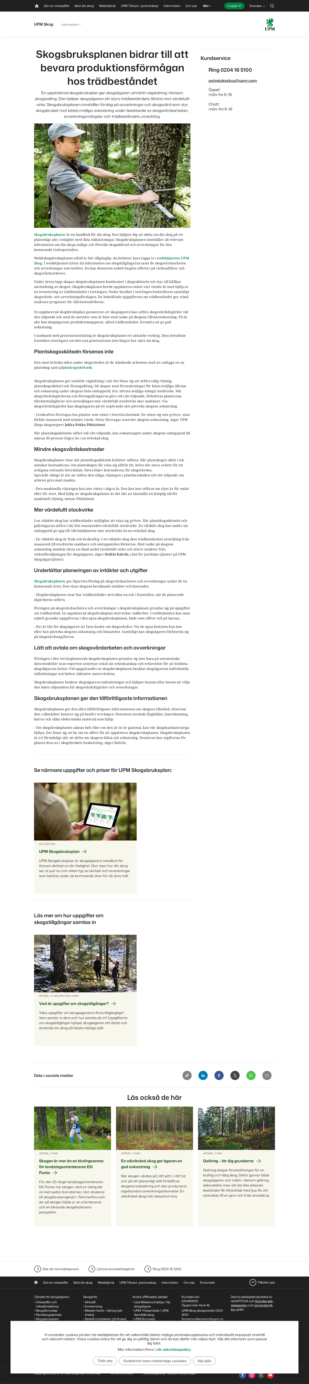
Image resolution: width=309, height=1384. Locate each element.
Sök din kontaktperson (60, 1269)
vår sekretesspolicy (173, 1349)
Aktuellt (90, 1302)
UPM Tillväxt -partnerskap (137, 1282)
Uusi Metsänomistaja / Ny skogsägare (152, 1304)
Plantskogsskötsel (48, 1314)
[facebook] (242, 1375)
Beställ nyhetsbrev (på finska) (105, 1319)
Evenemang (93, 1306)
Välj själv (204, 1361)
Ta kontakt (207, 1282)
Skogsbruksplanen (50, 234)
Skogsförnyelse (46, 1310)
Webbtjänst (106, 1282)
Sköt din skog (82, 1282)
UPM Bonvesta (144, 1319)
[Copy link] (187, 1075)
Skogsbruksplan (47, 1319)
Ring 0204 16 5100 (167, 1269)
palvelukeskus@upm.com (233, 80)
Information (70, 24)
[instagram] (251, 1375)
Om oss (189, 1282)
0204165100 (190, 1301)
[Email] (267, 1075)
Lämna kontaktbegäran (116, 1269)
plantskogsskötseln (75, 367)
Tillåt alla (105, 1361)
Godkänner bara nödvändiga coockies (154, 1361)
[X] (235, 1075)
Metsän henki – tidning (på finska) (103, 1312)
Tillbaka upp (266, 1282)
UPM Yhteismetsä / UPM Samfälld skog (151, 1312)
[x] (261, 1375)
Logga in (234, 5)
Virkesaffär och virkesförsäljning (47, 1304)
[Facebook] (219, 1075)
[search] (272, 6)
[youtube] (270, 1375)
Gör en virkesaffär (55, 1282)
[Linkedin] (203, 1075)
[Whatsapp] (251, 1075)
